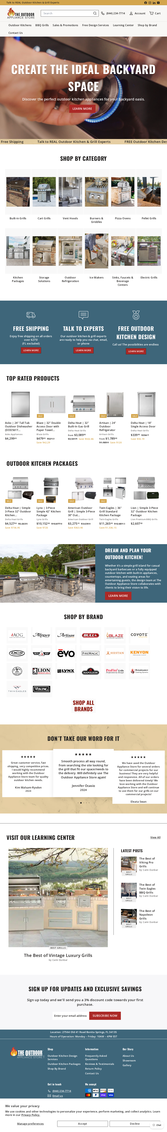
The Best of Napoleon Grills (147, 914)
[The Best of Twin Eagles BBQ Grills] (129, 891)
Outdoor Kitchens (19, 25)
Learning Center (123, 25)
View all (155, 837)
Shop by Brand (147, 25)
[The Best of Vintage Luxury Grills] (58, 897)
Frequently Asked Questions (96, 1057)
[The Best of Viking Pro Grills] (129, 864)
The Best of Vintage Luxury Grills (58, 955)
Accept (82, 1123)
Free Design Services (95, 25)
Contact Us (15, 33)
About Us (128, 1055)
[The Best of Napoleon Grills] (129, 917)
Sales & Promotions (65, 25)
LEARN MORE (82, 109)
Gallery (127, 1065)
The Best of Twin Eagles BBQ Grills (147, 888)
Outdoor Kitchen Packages (64, 1064)
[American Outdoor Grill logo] (17, 635)
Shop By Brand (57, 1068)
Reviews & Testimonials (99, 1064)
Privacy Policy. (30, 1115)
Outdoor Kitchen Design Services (62, 1057)
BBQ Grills (42, 25)
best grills (58, 947)
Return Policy (93, 1068)
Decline (135, 1123)
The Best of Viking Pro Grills (147, 862)
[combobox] (70, 13)
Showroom (129, 1060)
